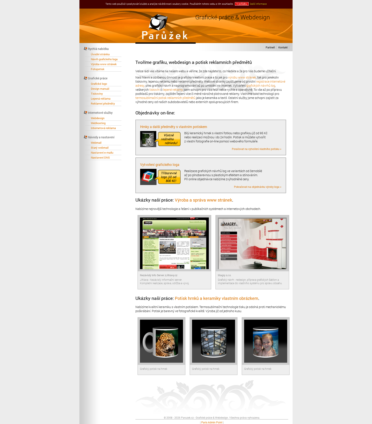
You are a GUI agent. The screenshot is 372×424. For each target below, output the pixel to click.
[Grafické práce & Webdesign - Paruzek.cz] (165, 42)
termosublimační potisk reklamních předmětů (165, 98)
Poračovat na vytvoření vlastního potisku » (256, 149)
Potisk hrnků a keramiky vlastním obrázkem (216, 298)
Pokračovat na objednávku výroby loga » (257, 186)
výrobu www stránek (242, 77)
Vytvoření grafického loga (159, 164)
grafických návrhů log (260, 85)
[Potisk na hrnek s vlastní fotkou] (161, 146)
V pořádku (241, 4)
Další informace (258, 3)
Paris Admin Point (211, 422)
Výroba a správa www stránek (203, 200)
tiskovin (154, 90)
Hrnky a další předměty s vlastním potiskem (173, 126)
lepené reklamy (173, 90)
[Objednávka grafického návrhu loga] (161, 184)
